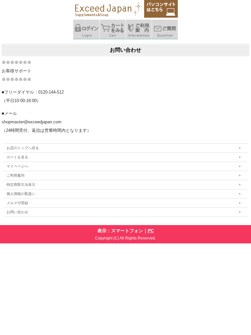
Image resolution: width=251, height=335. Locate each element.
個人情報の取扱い (21, 194)
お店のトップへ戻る (23, 148)
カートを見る (17, 157)
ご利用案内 (16, 175)
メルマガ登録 (17, 203)
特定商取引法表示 (21, 184)
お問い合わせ (17, 212)
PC (151, 230)
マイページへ (17, 166)
